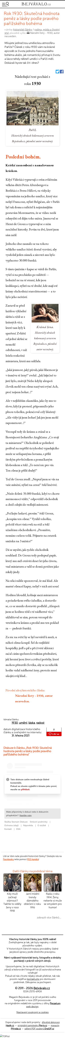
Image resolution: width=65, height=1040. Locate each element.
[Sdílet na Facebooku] (61, 72)
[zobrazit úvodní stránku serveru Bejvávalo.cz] (36, 5)
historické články (22, 29)
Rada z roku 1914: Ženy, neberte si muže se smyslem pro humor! (53, 900)
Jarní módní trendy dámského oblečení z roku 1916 (32, 900)
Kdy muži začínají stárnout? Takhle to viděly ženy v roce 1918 (12, 902)
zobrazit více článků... (49, 917)
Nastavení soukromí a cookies (32, 1012)
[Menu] (5, 4)
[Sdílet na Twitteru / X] (57, 72)
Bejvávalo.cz (42, 988)
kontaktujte (33, 978)
